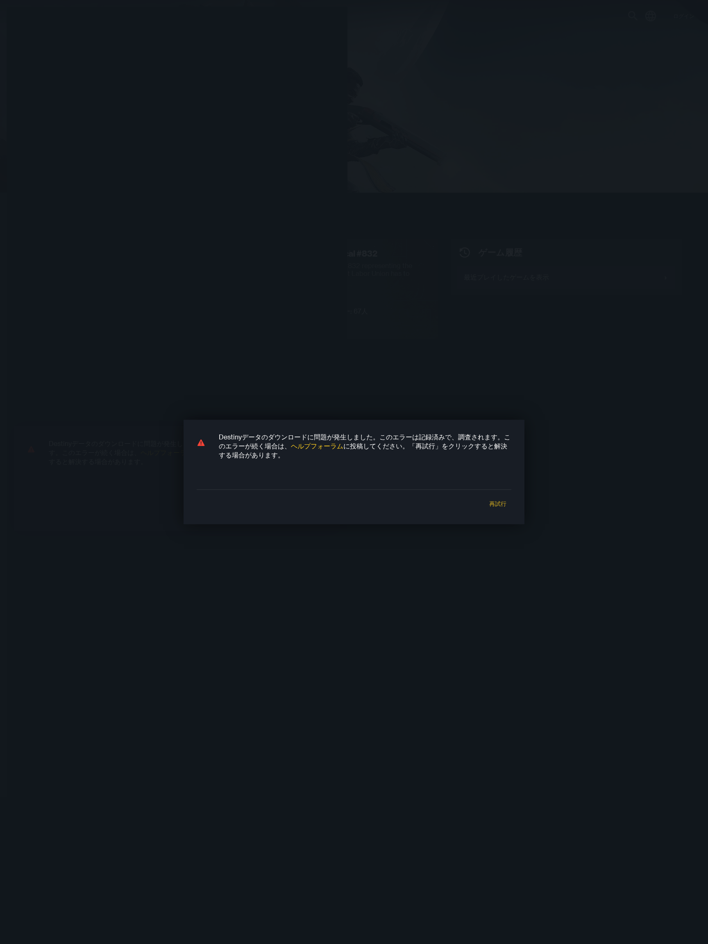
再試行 (497, 503)
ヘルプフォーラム (317, 446)
